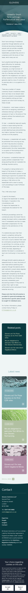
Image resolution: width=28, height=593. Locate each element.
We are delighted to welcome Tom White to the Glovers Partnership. (13, 343)
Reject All (20, 588)
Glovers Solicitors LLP (9, 497)
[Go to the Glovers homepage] (14, 3)
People (4, 520)
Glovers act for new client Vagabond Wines (14, 349)
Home (7, 33)
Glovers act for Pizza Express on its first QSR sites (13, 336)
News (19, 33)
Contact (4, 525)
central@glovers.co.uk (9, 512)
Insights (13, 33)
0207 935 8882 (10, 509)
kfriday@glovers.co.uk (9, 310)
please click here (19, 582)
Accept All (7, 588)
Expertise (5, 518)
